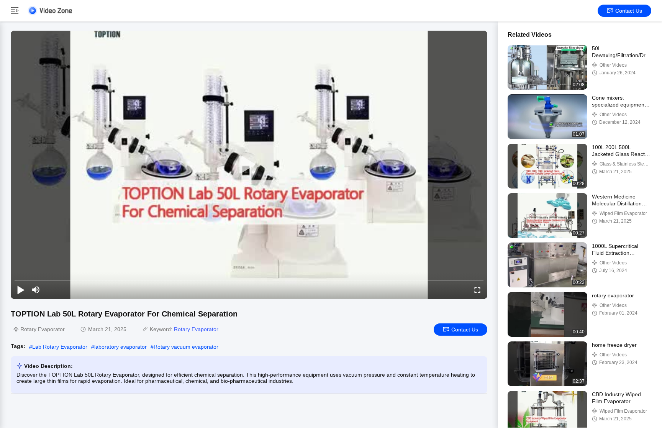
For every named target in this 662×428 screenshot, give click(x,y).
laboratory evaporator (120, 347)
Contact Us (628, 11)
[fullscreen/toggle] (477, 289)
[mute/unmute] (36, 289)
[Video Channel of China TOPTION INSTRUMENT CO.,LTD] (50, 10)
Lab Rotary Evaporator (59, 347)
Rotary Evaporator (196, 329)
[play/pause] (20, 289)
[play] (249, 164)
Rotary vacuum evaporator (186, 347)
